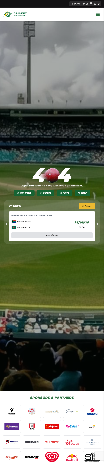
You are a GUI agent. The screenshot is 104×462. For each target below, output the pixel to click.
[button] (6, 224)
